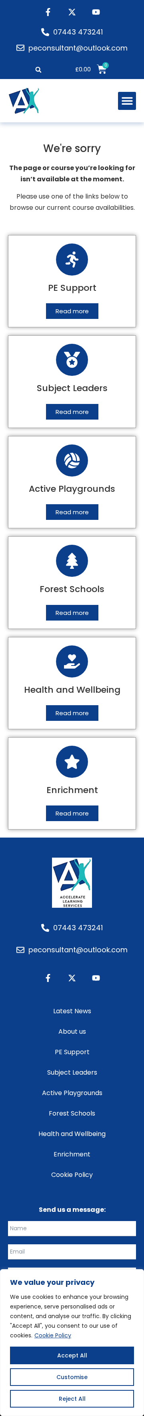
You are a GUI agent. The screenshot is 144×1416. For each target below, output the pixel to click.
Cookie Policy (52, 1335)
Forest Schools (72, 1113)
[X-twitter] (72, 12)
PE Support (72, 1052)
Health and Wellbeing (72, 1133)
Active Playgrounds (72, 1093)
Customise (72, 1377)
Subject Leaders (72, 1072)
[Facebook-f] (48, 12)
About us (72, 1031)
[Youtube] (96, 12)
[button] (38, 70)
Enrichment (72, 1154)
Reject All (72, 1399)
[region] (72, 1342)
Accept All (72, 1355)
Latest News (72, 1011)
